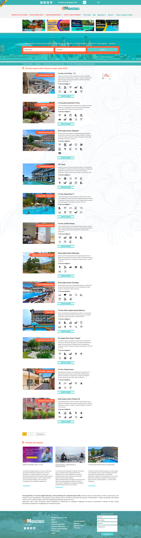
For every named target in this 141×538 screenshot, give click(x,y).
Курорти (37, 64)
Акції (94, 15)
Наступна (40, 434)
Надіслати (107, 534)
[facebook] (41, 2)
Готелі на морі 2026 (36, 15)
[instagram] (45, 2)
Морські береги (28, 64)
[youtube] (51, 2)
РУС (98, 2)
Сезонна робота (79, 521)
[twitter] (48, 2)
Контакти (77, 528)
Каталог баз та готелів (19, 15)
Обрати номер (66, 96)
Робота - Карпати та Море (124, 15)
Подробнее (26, 485)
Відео (53, 533)
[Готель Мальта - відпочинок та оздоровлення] (70, 455)
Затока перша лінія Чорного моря (53, 64)
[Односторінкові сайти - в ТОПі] (38, 455)
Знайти (103, 49)
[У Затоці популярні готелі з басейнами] (103, 455)
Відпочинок (101, 15)
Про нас (110, 15)
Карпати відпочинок (53, 15)
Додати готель (79, 526)
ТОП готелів (87, 15)
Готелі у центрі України (72, 15)
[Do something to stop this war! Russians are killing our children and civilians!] (3, 3)
